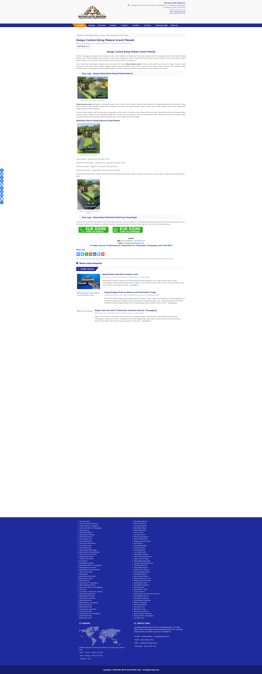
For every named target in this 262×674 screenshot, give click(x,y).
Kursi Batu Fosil (139, 607)
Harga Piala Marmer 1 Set (142, 578)
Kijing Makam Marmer (141, 596)
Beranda (92, 25)
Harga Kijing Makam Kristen (103, 258)
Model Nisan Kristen (86, 537)
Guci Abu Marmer (140, 534)
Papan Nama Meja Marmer (143, 556)
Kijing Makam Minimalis (87, 534)
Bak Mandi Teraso (140, 609)
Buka (87, 46)
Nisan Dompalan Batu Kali (142, 613)
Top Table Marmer (140, 552)
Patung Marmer (139, 587)
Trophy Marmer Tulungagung (89, 526)
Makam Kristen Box (85, 572)
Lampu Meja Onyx (85, 548)
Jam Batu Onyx (139, 618)
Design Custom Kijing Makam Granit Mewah (105, 40)
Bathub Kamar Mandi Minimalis (89, 552)
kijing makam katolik (141, 258)
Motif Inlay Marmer (140, 605)
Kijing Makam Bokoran (141, 585)
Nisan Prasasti (139, 532)
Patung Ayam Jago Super (87, 609)
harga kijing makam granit (87, 258)
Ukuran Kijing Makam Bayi (88, 550)
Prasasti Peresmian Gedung (88, 523)
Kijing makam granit (84, 104)
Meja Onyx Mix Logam (141, 559)
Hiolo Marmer (138, 543)
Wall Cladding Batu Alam (142, 561)
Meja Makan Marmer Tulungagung (90, 565)
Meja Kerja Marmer (85, 600)
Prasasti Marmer (139, 591)
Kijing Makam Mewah (141, 554)
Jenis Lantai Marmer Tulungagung (90, 528)
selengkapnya (134, 285)
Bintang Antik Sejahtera (174, 3)
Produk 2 (124, 25)
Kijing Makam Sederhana (87, 598)
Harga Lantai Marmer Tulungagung (90, 587)
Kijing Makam (83, 574)
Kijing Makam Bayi (140, 530)
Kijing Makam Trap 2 (141, 589)
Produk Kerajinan (139, 313)
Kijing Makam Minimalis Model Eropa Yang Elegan (115, 217)
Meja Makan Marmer (140, 521)
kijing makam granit (129, 258)
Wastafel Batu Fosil (140, 565)
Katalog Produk (162, 25)
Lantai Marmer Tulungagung (88, 583)
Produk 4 (147, 25)
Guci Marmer (83, 561)
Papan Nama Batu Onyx (87, 594)
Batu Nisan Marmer (85, 605)
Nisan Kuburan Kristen (141, 611)
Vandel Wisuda (84, 530)
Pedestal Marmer (139, 550)
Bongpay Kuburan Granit (142, 541)
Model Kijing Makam (86, 532)
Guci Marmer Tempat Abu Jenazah (90, 591)
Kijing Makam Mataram (141, 598)
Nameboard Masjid (140, 528)
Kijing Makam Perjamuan (142, 600)
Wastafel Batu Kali (85, 607)
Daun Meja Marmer (85, 541)
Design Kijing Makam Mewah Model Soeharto (113, 73)
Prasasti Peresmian (85, 611)
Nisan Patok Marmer (141, 539)
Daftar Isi (174, 25)
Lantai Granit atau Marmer (88, 554)
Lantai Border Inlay (85, 616)
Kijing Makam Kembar (86, 563)
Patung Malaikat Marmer (142, 572)
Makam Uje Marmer (140, 602)
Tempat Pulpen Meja (86, 559)
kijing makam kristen (154, 258)
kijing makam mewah (167, 258)
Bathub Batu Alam (85, 618)
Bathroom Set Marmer (141, 569)
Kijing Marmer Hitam (86, 578)
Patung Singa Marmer (141, 537)
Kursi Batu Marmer (85, 545)
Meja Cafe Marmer (140, 523)
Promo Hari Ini (94, 29)
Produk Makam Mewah (124, 43)
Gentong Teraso (139, 548)
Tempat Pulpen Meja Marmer (143, 563)
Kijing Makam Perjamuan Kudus (89, 569)
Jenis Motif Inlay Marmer (87, 543)
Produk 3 (136, 25)
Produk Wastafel (145, 277)
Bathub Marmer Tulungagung (143, 616)
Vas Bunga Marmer (140, 526)
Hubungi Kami (178, 12)
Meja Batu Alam (84, 521)
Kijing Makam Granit (140, 583)
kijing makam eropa (117, 258)
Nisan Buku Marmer (140, 574)
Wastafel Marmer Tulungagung (89, 613)
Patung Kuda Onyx (85, 539)
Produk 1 (113, 25)
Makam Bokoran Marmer (87, 585)
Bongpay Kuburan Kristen (87, 567)
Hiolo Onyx (83, 589)
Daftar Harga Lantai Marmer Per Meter (147, 594)
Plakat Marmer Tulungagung (88, 602)
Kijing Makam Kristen (141, 567)
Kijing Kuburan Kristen (86, 556)
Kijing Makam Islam (140, 545)
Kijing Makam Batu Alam (87, 576)
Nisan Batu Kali (84, 580)
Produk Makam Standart (152, 295)
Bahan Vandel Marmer (141, 576)
